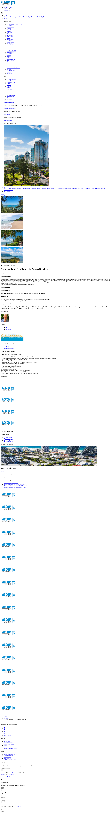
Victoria (9, 57)
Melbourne (9, 32)
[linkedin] (4, 731)
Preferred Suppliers (100, 188)
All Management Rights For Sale (15, 24)
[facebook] (4, 728)
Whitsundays (10, 35)
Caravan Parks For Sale (9, 755)
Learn (5, 187)
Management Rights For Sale (11, 483)
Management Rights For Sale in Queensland (14, 484)
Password (3, 799)
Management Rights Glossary (47, 188)
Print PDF (7, 440)
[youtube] (4, 730)
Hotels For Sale (7, 757)
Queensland (9, 29)
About (5, 190)
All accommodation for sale (9, 102)
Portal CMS (3, 774)
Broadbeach (9, 40)
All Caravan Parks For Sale (13, 68)
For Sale (6, 18)
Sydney (8, 87)
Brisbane (9, 28)
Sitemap (6, 734)
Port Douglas (10, 36)
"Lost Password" (24, 809)
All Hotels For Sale (11, 79)
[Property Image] (12, 212)
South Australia (10, 60)
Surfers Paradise (10, 39)
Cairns (8, 38)
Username (3, 796)
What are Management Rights (32, 188)
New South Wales (11, 70)
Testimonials (10, 190)
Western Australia (11, 59)
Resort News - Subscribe (90, 188)
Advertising (6, 746)
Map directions (9, 441)
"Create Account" (18, 806)
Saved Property (9, 439)
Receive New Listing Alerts (39, 16)
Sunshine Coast (10, 27)
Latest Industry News (63, 188)
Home (5, 15)
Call (3, 194)
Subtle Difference (10, 774)
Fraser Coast (10, 44)
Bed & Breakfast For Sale (10, 759)
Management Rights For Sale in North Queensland (16, 485)
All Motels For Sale (11, 51)
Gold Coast (9, 25)
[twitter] (4, 727)
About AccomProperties (12, 16)
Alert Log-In (7, 10)
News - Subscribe (72, 188)
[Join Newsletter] (2, 770)
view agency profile (9, 348)
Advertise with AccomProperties (9, 108)
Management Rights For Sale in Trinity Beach (15, 487)
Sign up (2, 471)
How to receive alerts (9, 744)
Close (2, 788)
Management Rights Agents (18, 188)
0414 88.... (8, 327)
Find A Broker (7, 191)
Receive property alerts (8, 120)
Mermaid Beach (10, 42)
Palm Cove (9, 43)
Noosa (8, 34)
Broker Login (7, 776)
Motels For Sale (7, 758)
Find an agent (7, 741)
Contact (20, 16)
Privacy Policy (7, 735)
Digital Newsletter (8, 7)
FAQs (55, 188)
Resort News (80, 188)
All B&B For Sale (11, 95)
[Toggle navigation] (2, 13)
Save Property (8, 437)
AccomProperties (13, 772)
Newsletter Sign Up (27, 16)
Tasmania (9, 31)
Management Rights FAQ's (10, 748)
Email (3, 195)
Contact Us (6, 8)
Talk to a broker (7, 114)
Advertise (9, 188)
